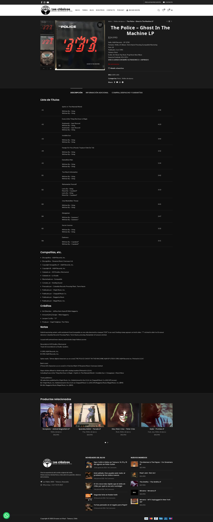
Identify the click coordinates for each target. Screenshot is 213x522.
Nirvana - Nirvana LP (148, 491)
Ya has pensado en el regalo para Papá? (110, 505)
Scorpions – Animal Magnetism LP (56, 429)
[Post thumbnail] (89, 465)
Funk (149, 432)
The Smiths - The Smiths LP (150, 482)
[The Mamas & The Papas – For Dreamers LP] (134, 465)
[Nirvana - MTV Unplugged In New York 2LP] (134, 502)
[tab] (76, 91)
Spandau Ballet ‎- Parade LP (90, 429)
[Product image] (56, 415)
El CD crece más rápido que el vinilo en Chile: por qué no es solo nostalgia (109, 485)
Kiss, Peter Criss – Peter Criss (123, 429)
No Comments (112, 467)
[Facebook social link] (41, 2)
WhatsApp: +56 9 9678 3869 (53, 485)
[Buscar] (159, 10)
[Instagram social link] (44, 2)
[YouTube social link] (48, 2)
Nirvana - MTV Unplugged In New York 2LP (155, 501)
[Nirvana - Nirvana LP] (134, 492)
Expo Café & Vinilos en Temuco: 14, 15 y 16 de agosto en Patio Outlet (110, 463)
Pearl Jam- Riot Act (147, 473)
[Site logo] (56, 10)
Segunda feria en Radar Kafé (105, 495)
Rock (119, 78)
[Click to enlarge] (59, 65)
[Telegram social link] (122, 82)
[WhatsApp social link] (120, 82)
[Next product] (171, 21)
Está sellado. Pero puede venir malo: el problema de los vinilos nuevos (109, 474)
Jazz (153, 432)
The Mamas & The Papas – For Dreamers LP (156, 463)
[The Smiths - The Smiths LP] (134, 483)
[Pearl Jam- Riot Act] (134, 474)
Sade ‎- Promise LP (157, 429)
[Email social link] (117, 82)
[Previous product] (167, 21)
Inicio (110, 21)
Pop (84, 432)
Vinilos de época (119, 21)
